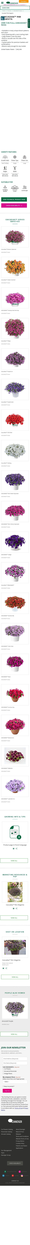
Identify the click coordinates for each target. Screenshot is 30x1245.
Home (3, 10)
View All (14, 861)
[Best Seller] (15, 119)
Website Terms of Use (22, 1139)
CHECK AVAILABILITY (13, 205)
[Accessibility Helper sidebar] (2, 18)
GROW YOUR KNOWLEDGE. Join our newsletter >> (15, 4)
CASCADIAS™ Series (17, 10)
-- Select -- (6, 1082)
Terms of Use (18, 1108)
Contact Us (15, 1181)
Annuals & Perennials (10, 1071)
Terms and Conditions (22, 1136)
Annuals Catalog (6, 1134)
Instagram (26, 1175)
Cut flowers (24, 1171)
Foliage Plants (8, 1073)
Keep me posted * (9, 1086)
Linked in (7, 1175)
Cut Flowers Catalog (7, 1129)
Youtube (16, 1175)
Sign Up (7, 1091)
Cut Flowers (7, 1069)
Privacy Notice (20, 1141)
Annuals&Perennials (11, 1171)
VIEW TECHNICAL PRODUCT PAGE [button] (14, 199)
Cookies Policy (20, 1143)
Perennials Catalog (6, 1132)
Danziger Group (6, 1155)
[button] (2, 3)
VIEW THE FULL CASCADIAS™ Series (14, 24)
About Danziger (20, 1129)
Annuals (9, 10)
